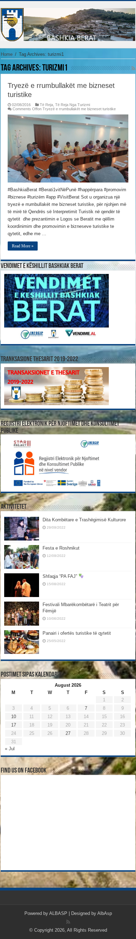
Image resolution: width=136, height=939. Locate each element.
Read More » (22, 246)
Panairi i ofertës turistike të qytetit (77, 633)
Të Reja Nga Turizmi (72, 105)
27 (68, 733)
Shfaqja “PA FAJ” (60, 576)
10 (13, 716)
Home (7, 54)
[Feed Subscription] (133, 68)
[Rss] (68, 922)
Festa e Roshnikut (61, 548)
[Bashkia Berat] (68, 23)
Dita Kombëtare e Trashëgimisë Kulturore (84, 519)
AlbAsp (104, 913)
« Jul (10, 748)
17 (13, 725)
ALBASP (58, 913)
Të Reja (46, 105)
